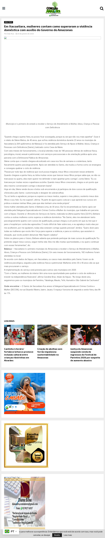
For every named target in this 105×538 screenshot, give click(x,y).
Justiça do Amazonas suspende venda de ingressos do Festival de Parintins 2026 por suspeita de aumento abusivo (85, 354)
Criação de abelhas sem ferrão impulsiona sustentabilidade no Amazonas (49, 353)
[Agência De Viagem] (24, 413)
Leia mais (68, 535)
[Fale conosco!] (26, 467)
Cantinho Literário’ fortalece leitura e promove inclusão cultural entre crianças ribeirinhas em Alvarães (18, 354)
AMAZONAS (8, 22)
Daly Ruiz (10, 34)
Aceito (57, 535)
